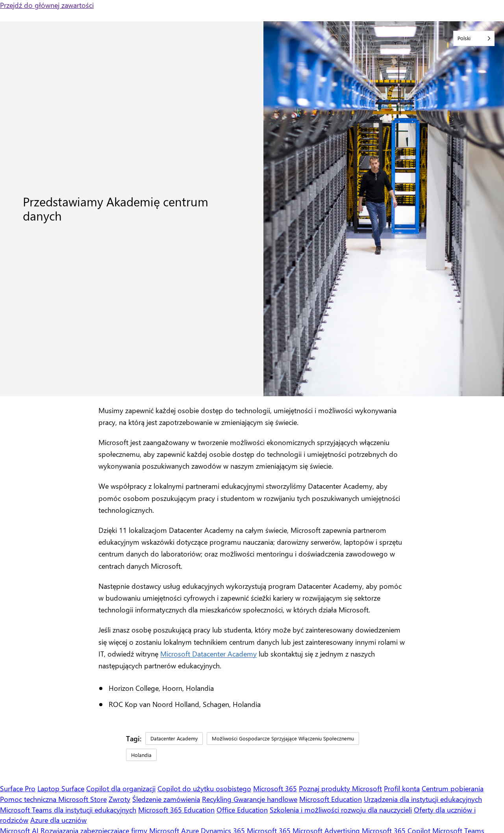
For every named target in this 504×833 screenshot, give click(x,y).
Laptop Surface (60, 788)
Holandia (141, 754)
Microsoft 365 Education (176, 809)
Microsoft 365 (275, 788)
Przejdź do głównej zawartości (47, 4)
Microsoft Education (330, 798)
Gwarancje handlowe (265, 798)
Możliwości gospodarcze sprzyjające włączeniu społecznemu (283, 738)
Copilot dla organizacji (121, 788)
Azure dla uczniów (58, 819)
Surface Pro (17, 788)
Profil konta (402, 788)
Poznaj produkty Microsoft (340, 788)
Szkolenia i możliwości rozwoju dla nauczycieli (341, 809)
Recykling (217, 798)
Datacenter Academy (174, 738)
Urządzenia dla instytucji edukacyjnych (423, 798)
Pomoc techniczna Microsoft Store (53, 798)
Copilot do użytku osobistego (204, 788)
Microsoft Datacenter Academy (208, 653)
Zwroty (119, 798)
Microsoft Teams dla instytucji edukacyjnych (68, 809)
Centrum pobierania (453, 788)
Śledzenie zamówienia (166, 798)
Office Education (242, 809)
